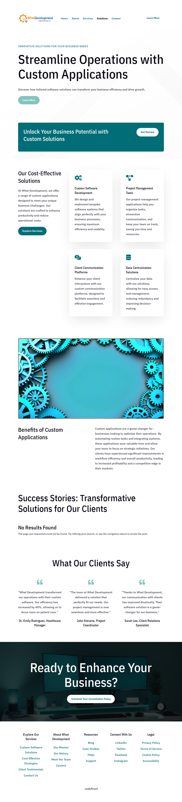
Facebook (121, 755)
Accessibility (151, 761)
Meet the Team (61, 759)
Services (88, 18)
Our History (61, 753)
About (75, 18)
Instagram (121, 761)
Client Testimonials (30, 769)
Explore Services (32, 230)
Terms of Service (151, 749)
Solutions (102, 18)
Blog (91, 742)
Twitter (121, 749)
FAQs (91, 755)
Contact (116, 18)
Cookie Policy (151, 755)
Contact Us (31, 775)
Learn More (153, 18)
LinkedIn (121, 742)
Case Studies (90, 749)
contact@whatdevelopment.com (39, 4)
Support (91, 761)
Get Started (147, 132)
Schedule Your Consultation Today (91, 698)
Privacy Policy (151, 742)
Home (64, 18)
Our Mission (61, 747)
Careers (61, 765)
